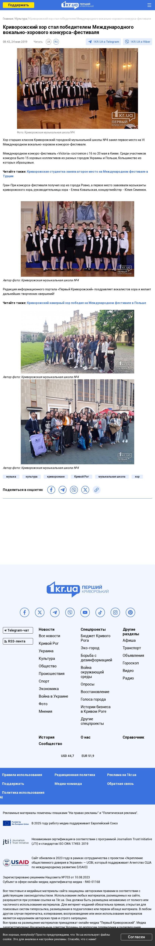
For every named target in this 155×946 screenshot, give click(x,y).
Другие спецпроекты (92, 721)
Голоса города (93, 699)
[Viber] (74, 490)
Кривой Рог (81, 476)
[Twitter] (85, 490)
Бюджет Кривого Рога (95, 638)
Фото (43, 704)
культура (31, 476)
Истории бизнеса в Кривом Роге (96, 709)
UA (48, 41)
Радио (128, 678)
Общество (48, 666)
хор (137, 476)
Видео (128, 670)
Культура (47, 658)
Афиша (129, 640)
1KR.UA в (106, 41)
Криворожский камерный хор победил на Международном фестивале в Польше (86, 303)
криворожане (56, 476)
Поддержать (18, 5)
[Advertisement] (77, 528)
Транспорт (132, 648)
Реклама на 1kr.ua (121, 775)
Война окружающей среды (92, 672)
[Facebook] (51, 490)
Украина (46, 651)
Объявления (133, 655)
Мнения (45, 711)
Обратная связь (120, 784)
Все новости (49, 636)
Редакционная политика (75, 775)
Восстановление (95, 691)
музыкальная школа (111, 476)
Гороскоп (131, 663)
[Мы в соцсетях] (24, 612)
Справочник (133, 737)
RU (56, 41)
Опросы (88, 684)
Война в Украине (53, 696)
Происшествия (51, 673)
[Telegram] (63, 490)
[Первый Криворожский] (77, 5)
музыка (11, 476)
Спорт (44, 681)
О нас (86, 737)
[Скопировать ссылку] (97, 490)
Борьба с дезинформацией (96, 657)
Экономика (49, 688)
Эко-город (90, 648)
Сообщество (50, 743)
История (46, 737)
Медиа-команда (68, 784)
